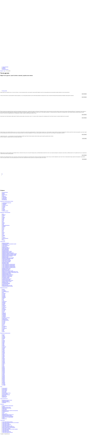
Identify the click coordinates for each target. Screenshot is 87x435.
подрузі (3, 208)
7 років (3, 355)
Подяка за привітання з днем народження (8, 427)
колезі (3, 223)
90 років (3, 377)
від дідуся (3, 321)
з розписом (4, 315)
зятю (3, 230)
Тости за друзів (4, 90)
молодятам (3, 308)
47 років (3, 375)
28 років (3, 368)
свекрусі (3, 331)
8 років (3, 349)
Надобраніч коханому (5, 250)
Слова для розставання (5, 245)
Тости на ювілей (4, 389)
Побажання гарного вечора (6, 407)
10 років (3, 356)
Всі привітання (4, 199)
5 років (3, 350)
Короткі (3, 289)
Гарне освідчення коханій (6, 261)
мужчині (3, 217)
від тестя (3, 323)
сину (3, 227)
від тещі (3, 324)
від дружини (4, 346)
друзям (3, 335)
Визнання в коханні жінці (6, 279)
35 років (3, 352)
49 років (3, 380)
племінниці (4, 313)
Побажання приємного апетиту (7, 415)
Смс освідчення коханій (6, 283)
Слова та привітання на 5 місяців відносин (8, 267)
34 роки (3, 366)
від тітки (3, 306)
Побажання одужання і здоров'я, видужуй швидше (10, 410)
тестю (3, 233)
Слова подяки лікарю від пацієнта (7, 432)
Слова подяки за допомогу (6, 428)
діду (2, 236)
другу (3, 216)
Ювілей (3, 193)
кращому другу (4, 318)
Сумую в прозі (4, 246)
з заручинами (4, 307)
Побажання (4, 196)
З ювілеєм (3, 67)
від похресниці (4, 326)
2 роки (3, 357)
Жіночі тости (4, 395)
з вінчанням (4, 305)
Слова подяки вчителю (5, 423)
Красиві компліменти (5, 249)
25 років (3, 340)
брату (3, 292)
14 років (3, 347)
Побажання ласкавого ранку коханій (8, 252)
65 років (3, 379)
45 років (3, 338)
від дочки (3, 322)
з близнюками (4, 203)
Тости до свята (4, 390)
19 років (3, 361)
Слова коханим (4, 197)
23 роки (3, 364)
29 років (3, 369)
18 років (3, 348)
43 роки (3, 374)
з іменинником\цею (5, 238)
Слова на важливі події (4, 398)
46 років (3, 381)
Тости (3, 195)
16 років (3, 336)
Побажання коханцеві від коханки (7, 286)
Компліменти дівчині (5, 262)
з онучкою (3, 206)
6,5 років (3, 383)
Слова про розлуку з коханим (6, 278)
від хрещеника (4, 328)
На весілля (3, 68)
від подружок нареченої (6, 317)
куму (3, 231)
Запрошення (4, 402)
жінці (3, 224)
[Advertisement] (27, 83)
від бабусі (3, 303)
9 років (3, 342)
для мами (3, 209)
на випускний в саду (5, 411)
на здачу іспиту (4, 409)
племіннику (4, 312)
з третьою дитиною (5, 210)
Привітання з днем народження (5, 212)
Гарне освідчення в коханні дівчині (7, 280)
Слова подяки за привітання (6, 424)
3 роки (3, 344)
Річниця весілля (4, 194)
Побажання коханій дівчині (6, 273)
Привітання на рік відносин (6, 260)
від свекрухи (4, 309)
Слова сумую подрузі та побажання (7, 416)
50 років (3, 351)
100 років (3, 382)
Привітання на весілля (3, 287)
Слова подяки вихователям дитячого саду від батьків (10, 422)
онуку (3, 229)
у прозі (3, 300)
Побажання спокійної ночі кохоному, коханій (9, 243)
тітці (3, 221)
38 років (3, 370)
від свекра (3, 325)
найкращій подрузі (5, 319)
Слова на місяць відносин (6, 259)
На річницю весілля (5, 69)
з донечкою (4, 204)
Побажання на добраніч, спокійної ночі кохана (9, 253)
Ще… (3, 239)
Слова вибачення (4, 244)
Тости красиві (4, 392)
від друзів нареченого (5, 320)
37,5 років (3, 384)
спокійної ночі (4, 418)
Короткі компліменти (5, 248)
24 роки (3, 367)
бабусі (3, 219)
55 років (3, 371)
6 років (3, 343)
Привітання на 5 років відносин (7, 276)
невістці (3, 232)
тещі (3, 234)
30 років (3, 358)
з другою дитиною (5, 205)
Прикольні (3, 214)
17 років (3, 359)
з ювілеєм (3, 237)
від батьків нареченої (5, 291)
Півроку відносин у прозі (7, 270)
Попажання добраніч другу (6, 268)
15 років (3, 353)
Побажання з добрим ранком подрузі (8, 414)
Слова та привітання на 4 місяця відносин (8, 266)
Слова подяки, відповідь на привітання (8, 426)
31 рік (3, 365)
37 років (3, 372)
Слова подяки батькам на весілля (7, 421)
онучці (3, 228)
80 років (3, 378)
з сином (3, 207)
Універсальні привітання (6, 401)
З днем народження (5, 66)
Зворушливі (4, 314)
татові (3, 218)
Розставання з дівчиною (6, 277)
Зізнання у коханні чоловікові (6, 281)
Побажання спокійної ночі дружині (7, 274)
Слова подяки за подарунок (6, 431)
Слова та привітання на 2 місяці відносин (8, 264)
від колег (3, 311)
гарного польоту (4, 413)
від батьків (3, 293)
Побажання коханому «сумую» (7, 251)
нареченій (3, 296)
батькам (3, 304)
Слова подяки (2, 420)
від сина (3, 327)
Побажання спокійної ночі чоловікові (8, 257)
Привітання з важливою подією (7, 400)
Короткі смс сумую (5, 284)
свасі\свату (4, 226)
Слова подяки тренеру (5, 429)
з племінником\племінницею (6, 202)
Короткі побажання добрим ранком (7, 405)
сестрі (3, 220)
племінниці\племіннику (6, 225)
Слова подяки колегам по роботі (7, 425)
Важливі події (4, 198)
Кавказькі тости (4, 396)
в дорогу (3, 406)
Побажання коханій (5, 256)
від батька (3, 316)
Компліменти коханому (5, 269)
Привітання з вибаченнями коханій (7, 258)
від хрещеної (4, 290)
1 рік (3, 339)
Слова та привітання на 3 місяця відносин (8, 265)
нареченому (4, 297)
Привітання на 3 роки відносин (7, 275)
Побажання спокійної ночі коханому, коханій (9, 254)
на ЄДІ (3, 417)
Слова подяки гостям (5, 430)
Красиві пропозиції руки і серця (7, 285)
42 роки (3, 373)
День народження (5, 192)
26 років (3, 362)
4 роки (3, 354)
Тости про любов (4, 393)
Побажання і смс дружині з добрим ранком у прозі (10, 271)
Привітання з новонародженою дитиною (6, 201)
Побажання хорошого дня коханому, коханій (9, 255)
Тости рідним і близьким (6, 394)
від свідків (3, 295)
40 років (3, 337)
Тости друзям (4, 391)
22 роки (3, 360)
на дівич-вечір (4, 301)
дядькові (3, 222)
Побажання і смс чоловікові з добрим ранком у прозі (10, 272)
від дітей (3, 310)
